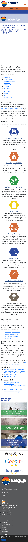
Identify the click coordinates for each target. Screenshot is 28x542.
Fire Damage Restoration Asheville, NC (14, 371)
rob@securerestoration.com (11, 489)
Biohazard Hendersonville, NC (12, 391)
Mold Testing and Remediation (14, 187)
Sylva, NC (6, 95)
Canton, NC (7, 88)
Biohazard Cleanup (14, 211)
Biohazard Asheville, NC (10, 374)
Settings (9, 539)
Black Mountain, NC (9, 81)
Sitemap (3, 492)
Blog (7, 492)
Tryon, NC (6, 93)
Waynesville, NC (8, 97)
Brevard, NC (7, 83)
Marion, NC (7, 92)
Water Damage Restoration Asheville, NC (15, 369)
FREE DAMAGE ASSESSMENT (14, 12)
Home (9, 20)
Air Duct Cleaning (14, 258)
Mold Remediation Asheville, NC (12, 373)
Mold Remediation (7, 509)
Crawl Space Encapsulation (14, 281)
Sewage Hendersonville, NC (11, 393)
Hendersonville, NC (9, 79)
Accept (4, 539)
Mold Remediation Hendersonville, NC (14, 389)
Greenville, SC (7, 99)
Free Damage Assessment (12, 332)
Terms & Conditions (6, 493)
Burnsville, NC (7, 84)
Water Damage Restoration (14, 138)
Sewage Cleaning (14, 234)
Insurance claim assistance (12, 334)
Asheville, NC (7, 77)
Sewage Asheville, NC (9, 376)
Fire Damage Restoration (14, 163)
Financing (8, 338)
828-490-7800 (14, 9)
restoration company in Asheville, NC (11, 108)
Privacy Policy (4, 495)
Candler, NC (7, 86)
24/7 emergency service (11, 336)
